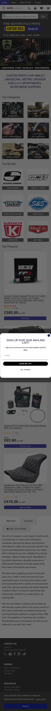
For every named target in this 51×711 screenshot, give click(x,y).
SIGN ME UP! (25, 364)
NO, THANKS (25, 369)
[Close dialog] (49, 335)
